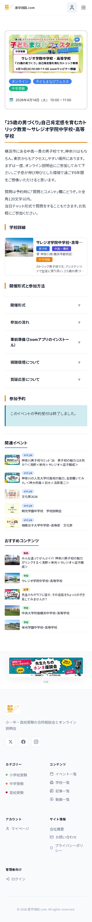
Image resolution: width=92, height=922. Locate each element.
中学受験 (16, 783)
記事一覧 (62, 790)
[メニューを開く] (83, 7)
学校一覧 (62, 782)
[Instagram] (36, 742)
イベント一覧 (66, 773)
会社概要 (57, 828)
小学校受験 (18, 774)
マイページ (20, 828)
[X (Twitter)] (11, 742)
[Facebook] (23, 742)
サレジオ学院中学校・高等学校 (61, 242)
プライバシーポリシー (69, 848)
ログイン (18, 878)
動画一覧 (62, 799)
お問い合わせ (66, 836)
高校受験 (16, 792)
